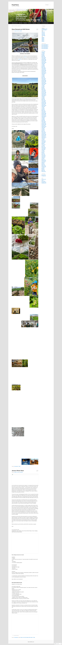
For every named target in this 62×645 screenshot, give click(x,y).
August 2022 (43, 95)
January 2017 (43, 144)
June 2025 (43, 65)
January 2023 (43, 91)
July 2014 (43, 158)
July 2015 (43, 150)
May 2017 (43, 143)
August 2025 (43, 63)
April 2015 (43, 153)
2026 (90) (43, 37)
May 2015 (43, 152)
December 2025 (44, 59)
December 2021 (44, 102)
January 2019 (43, 133)
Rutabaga (27, 637)
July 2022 (43, 96)
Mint (25, 637)
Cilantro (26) (43, 35)
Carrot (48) (43, 33)
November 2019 (44, 124)
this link (25, 56)
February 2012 (44, 171)
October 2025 (43, 61)
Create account (44, 179)
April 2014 (43, 159)
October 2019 (43, 125)
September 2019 (44, 126)
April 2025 (43, 66)
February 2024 (44, 78)
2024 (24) (43, 39)
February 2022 (44, 100)
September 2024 (44, 72)
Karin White (21, 472)
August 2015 (43, 149)
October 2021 (43, 104)
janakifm (21, 30)
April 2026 (43, 55)
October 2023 (43, 82)
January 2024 (43, 79)
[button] (18, 139)
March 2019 (43, 131)
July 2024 (43, 74)
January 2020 (43, 122)
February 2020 (44, 121)
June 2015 (43, 151)
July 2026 (43, 52)
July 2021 (43, 107)
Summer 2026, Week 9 (45, 47)
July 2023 (43, 85)
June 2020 (43, 118)
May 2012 (43, 168)
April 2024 (43, 76)
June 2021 (43, 108)
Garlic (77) (43, 31)
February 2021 (44, 111)
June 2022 (43, 97)
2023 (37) (43, 40)
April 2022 (43, 98)
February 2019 (44, 132)
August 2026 (43, 51)
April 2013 (43, 163)
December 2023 (44, 80)
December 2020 (44, 113)
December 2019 (44, 123)
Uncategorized (16, 466)
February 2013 (44, 165)
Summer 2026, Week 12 (45, 44)
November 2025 (44, 60)
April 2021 (43, 109)
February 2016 (44, 147)
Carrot (23, 637)
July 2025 (43, 64)
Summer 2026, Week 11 (45, 45)
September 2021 (44, 105)
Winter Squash (31, 637)
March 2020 (43, 120)
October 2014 (43, 156)
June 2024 (43, 75)
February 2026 (44, 57)
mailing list (19, 59)
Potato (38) (43, 34)
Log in (43, 180)
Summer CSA (44, 174)
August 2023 (43, 84)
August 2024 (43, 73)
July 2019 (43, 128)
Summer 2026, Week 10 (45, 46)
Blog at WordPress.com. (31, 641)
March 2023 (43, 89)
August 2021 (43, 106)
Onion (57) (43, 32)
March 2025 (43, 67)
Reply (19, 466)
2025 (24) (43, 38)
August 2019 (43, 127)
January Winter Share (18, 470)
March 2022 (43, 99)
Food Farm (15, 5)
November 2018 (44, 135)
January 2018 (43, 141)
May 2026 (43, 54)
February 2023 (44, 90)
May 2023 (43, 87)
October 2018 (43, 136)
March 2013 (43, 164)
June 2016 (43, 145)
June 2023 (43, 86)
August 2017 (43, 142)
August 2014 (43, 157)
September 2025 (44, 62)
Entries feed (43, 181)
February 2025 (44, 68)
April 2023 (43, 88)
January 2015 (43, 155)
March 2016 (43, 146)
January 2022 (43, 101)
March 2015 (43, 154)
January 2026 (43, 58)
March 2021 (43, 110)
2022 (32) (43, 41)
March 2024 (43, 77)
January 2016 (43, 148)
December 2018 (44, 134)
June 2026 (43, 53)
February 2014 (44, 160)
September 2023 (44, 83)
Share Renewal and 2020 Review (21, 29)
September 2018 (44, 137)
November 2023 (44, 81)
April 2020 (43, 119)
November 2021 (44, 103)
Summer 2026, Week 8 (45, 48)
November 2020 (44, 114)
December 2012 (44, 166)
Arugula (21, 637)
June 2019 (43, 129)
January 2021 (43, 112)
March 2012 (43, 170)
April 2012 (43, 169)
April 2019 (43, 130)
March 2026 (43, 56)
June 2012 (43, 167)
